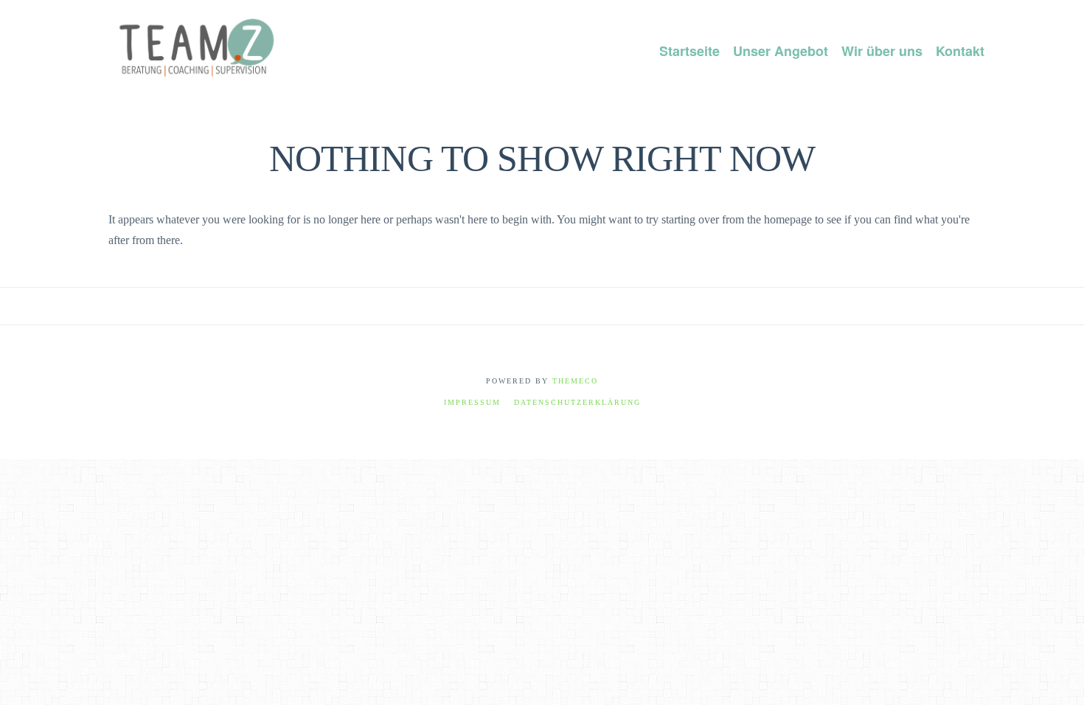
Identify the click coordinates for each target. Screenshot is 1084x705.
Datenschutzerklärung (577, 402)
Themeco (575, 381)
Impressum (472, 402)
